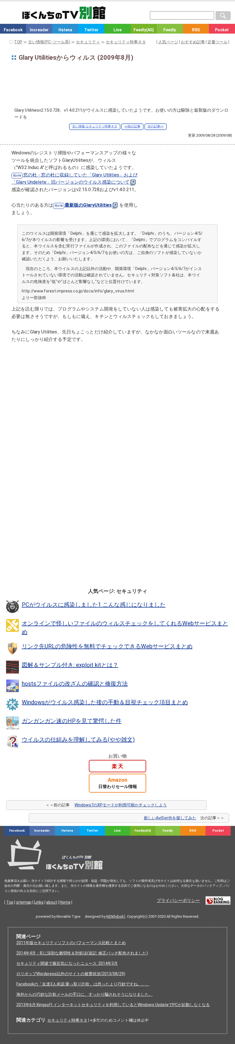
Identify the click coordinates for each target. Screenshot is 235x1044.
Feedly (169, 30)
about (51, 902)
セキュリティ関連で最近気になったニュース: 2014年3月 (67, 963)
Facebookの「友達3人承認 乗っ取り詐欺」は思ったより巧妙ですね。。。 (83, 984)
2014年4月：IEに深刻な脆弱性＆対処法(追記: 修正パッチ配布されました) (82, 953)
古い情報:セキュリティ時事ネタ (94, 126)
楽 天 (117, 766)
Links (39, 902)
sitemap (24, 902)
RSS (196, 30)
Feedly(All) (144, 30)
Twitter (91, 30)
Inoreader (39, 30)
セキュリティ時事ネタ (67, 1020)
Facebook (13, 30)
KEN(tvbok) (115, 916)
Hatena (65, 30)
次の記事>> (156, 126)
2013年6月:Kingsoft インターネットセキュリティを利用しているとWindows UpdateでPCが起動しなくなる (113, 1004)
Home (65, 902)
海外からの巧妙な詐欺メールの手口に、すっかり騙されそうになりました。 (84, 994)
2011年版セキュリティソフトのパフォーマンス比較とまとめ (71, 942)
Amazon (117, 783)
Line (117, 30)
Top (9, 902)
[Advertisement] (117, 86)
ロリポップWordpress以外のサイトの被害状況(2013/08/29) (70, 973)
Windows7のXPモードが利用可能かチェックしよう (121, 805)
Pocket (222, 30)
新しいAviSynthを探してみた (170, 818)
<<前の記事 (132, 126)
